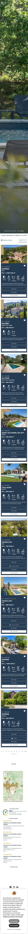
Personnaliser (14, 921)
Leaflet (9, 801)
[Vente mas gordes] (14, 254)
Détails (14, 289)
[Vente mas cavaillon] (14, 527)
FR (5, 3)
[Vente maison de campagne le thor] (14, 363)
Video (15, 738)
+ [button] (5, 773)
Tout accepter (14, 925)
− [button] (5, 775)
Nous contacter (14, 295)
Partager (15, 292)
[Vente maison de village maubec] (14, 308)
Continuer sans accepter (14, 929)
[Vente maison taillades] (14, 472)
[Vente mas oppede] (14, 645)
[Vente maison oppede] (14, 699)
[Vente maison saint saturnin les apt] (14, 418)
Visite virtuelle (15, 566)
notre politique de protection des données (13, 916)
